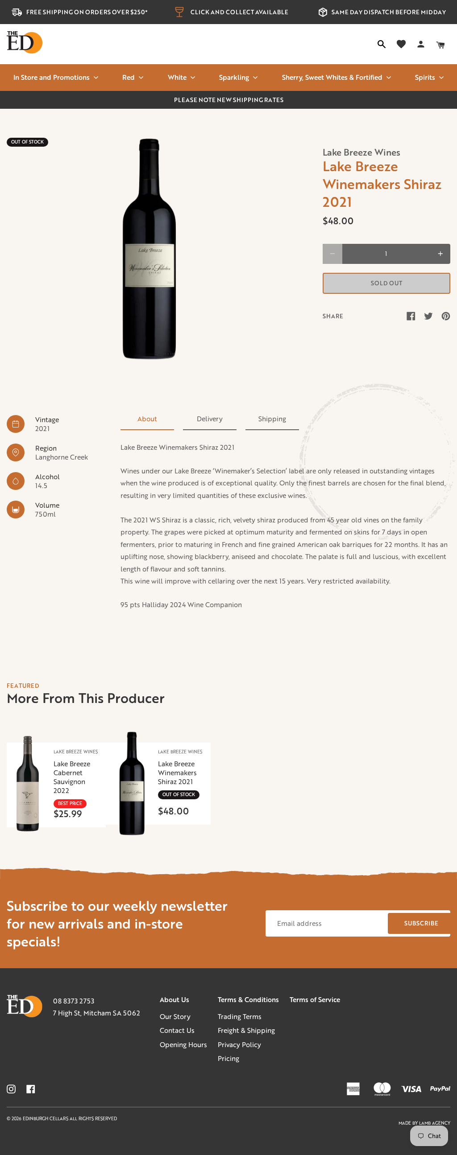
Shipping (272, 418)
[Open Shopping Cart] (440, 44)
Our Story (175, 1016)
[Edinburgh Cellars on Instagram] (11, 1089)
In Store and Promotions (51, 77)
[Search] (381, 44)
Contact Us (177, 1030)
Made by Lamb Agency (424, 1123)
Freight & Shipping (246, 1030)
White (177, 77)
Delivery (210, 418)
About (147, 418)
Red (128, 77)
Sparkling (234, 77)
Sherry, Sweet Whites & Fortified (332, 77)
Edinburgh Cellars (46, 1118)
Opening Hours (183, 1044)
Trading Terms (240, 1016)
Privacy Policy (239, 1044)
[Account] (421, 44)
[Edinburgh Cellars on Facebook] (30, 1089)
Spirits (425, 77)
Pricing (228, 1058)
